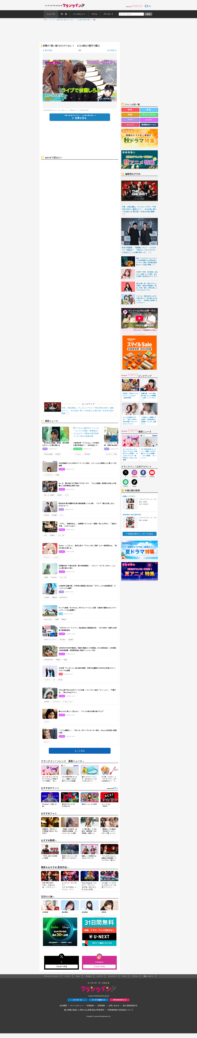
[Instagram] (134, 472)
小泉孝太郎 (87, 454)
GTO (45, 535)
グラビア (46, 721)
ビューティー (112, 976)
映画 (130, 110)
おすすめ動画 (48, 840)
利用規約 (90, 1006)
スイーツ (100, 976)
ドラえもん (78, 454)
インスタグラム (48, 475)
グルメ (78, 976)
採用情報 (101, 1006)
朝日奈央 (46, 515)
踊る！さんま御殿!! (49, 495)
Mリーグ (46, 742)
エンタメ (149, 120)
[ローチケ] (148, 6)
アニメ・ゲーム (149, 115)
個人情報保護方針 (130, 1006)
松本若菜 (58, 454)
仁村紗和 (46, 597)
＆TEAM (60, 679)
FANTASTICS (63, 597)
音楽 (148, 110)
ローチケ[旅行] (97, 1000)
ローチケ (76, 1000)
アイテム (135, 976)
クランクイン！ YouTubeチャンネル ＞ (145, 330)
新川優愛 (54, 515)
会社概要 (63, 1006)
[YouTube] (152, 472)
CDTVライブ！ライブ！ (50, 639)
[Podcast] (125, 482)
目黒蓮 (46, 577)
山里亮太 (59, 495)
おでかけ (88, 976)
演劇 (130, 115)
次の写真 (110, 50)
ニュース (51, 20)
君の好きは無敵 (48, 454)
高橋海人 (64, 619)
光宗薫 (57, 475)
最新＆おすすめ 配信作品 (54, 867)
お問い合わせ (113, 1006)
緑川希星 (46, 701)
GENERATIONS (48, 659)
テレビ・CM (61, 535)
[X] (125, 472)
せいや (67, 495)
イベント (67, 976)
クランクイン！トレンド (51, 976)
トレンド (130, 125)
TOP (44, 20)
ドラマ (61, 515)
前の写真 (48, 50)
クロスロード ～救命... (112, 454)
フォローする (61, 966)
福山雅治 (71, 639)
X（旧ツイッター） (68, 701)
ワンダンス (47, 679)
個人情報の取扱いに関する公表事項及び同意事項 (84, 1010)
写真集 (65, 659)
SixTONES (62, 639)
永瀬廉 (56, 619)
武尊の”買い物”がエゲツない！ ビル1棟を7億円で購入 (73, 20)
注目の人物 (47, 896)
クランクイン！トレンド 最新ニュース (62, 761)
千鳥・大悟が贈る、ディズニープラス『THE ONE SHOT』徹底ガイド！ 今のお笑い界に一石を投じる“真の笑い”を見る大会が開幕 (88, 410)
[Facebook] (143, 472)
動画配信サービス (149, 125)
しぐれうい (56, 557)
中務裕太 (58, 659)
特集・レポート (148, 976)
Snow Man (54, 577)
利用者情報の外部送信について (120, 1010)
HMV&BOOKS (118, 1000)
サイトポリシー (76, 1006)
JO (54, 679)
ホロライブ (47, 557)
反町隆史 (52, 535)
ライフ (124, 976)
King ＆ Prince (48, 619)
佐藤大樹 (54, 597)
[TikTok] (134, 482)
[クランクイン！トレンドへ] (134, 6)
